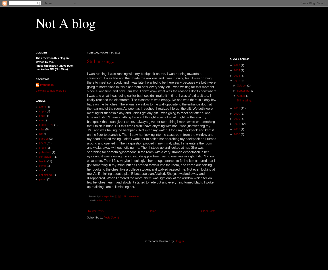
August (241, 95)
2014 (237, 70)
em (41, 120)
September (244, 90)
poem (42, 143)
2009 (237, 118)
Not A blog (66, 23)
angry (42, 111)
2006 (237, 134)
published (45, 152)
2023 (237, 65)
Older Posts (208, 211)
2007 (237, 129)
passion (44, 138)
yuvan (42, 179)
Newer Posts (96, 211)
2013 (237, 75)
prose (107, 200)
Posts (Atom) (111, 217)
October (242, 85)
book (42, 115)
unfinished (45, 175)
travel (42, 165)
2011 (237, 108)
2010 (237, 113)
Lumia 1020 (46, 125)
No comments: (132, 196)
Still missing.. (100, 61)
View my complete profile (51, 90)
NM (41, 134)
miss (99, 200)
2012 (237, 80)
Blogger (179, 241)
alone (42, 106)
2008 (237, 124)
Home (152, 211)
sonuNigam (46, 156)
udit (41, 170)
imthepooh (47, 85)
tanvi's (43, 161)
